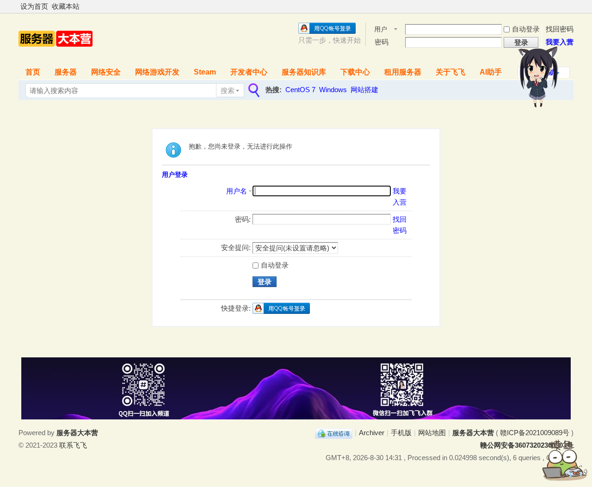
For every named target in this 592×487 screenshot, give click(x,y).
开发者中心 (248, 72)
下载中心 (355, 72)
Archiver (371, 433)
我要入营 (560, 42)
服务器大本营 (473, 433)
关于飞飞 (450, 72)
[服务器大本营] (55, 56)
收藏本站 (66, 6)
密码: (243, 219)
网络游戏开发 (157, 72)
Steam (205, 72)
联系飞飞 (73, 445)
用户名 (380, 29)
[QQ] (333, 433)
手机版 (401, 433)
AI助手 (491, 72)
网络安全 (106, 72)
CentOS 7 (300, 90)
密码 (381, 42)
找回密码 (560, 29)
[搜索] (253, 90)
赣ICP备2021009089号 (534, 433)
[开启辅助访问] (571, 6)
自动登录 (526, 29)
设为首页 (34, 6)
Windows (333, 90)
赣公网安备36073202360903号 (527, 445)
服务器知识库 (304, 72)
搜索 (227, 90)
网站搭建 (364, 90)
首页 (32, 72)
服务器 (66, 72)
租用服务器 (402, 72)
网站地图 (432, 433)
